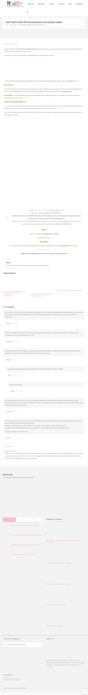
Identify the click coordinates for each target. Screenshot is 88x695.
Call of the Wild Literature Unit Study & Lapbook (42, 295)
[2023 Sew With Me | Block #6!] (65, 596)
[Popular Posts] (22, 519)
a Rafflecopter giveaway (44, 249)
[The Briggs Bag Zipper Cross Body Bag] (6, 556)
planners (58, 108)
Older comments (8, 446)
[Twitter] (16, 679)
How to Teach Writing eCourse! (70, 290)
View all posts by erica (12, 269)
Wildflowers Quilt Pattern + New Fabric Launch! (25, 545)
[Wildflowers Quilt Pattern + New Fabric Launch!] (6, 546)
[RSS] (19, 679)
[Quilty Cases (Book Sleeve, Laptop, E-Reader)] (6, 527)
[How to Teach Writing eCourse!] (72, 282)
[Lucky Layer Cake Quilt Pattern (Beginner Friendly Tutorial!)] (65, 531)
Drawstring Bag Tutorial (54, 626)
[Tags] (35, 519)
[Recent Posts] (9, 519)
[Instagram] (7, 679)
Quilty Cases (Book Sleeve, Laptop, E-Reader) (25, 525)
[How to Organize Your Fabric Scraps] (65, 575)
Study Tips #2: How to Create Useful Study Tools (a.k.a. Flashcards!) (13, 293)
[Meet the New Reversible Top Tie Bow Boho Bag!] (6, 537)
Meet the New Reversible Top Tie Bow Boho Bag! (26, 535)
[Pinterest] (10, 679)
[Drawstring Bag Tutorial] (65, 616)
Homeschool (13, 25)
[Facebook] (4, 679)
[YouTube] (13, 679)
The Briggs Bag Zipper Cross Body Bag (23, 554)
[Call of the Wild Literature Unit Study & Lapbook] (44, 284)
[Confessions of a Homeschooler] (14, 4)
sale (16, 44)
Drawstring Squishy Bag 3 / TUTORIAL (59, 563)
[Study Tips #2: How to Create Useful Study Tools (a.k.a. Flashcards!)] (16, 283)
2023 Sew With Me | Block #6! (55, 605)
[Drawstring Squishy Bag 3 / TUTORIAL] (65, 554)
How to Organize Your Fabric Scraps (58, 584)
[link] (27, 12)
